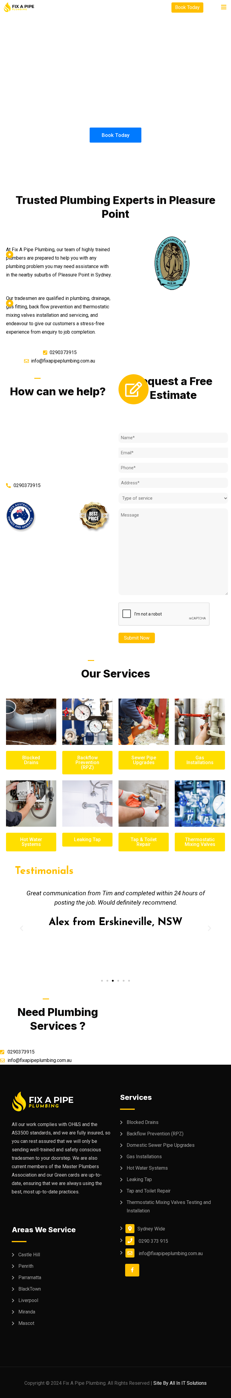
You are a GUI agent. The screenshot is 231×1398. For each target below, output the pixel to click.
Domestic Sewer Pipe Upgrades (161, 1145)
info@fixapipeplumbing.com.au (171, 1253)
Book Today (187, 7)
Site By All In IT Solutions (180, 1383)
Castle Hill (29, 1255)
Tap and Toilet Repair (149, 1191)
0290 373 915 (153, 1241)
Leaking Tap (139, 1179)
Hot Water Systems (147, 1168)
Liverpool (28, 1300)
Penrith (25, 1266)
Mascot (26, 1323)
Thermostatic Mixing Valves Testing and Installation (169, 1206)
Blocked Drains (143, 1122)
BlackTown (29, 1289)
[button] (102, 981)
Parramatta (29, 1277)
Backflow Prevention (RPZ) (155, 1134)
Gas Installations (144, 1156)
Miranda (26, 1312)
